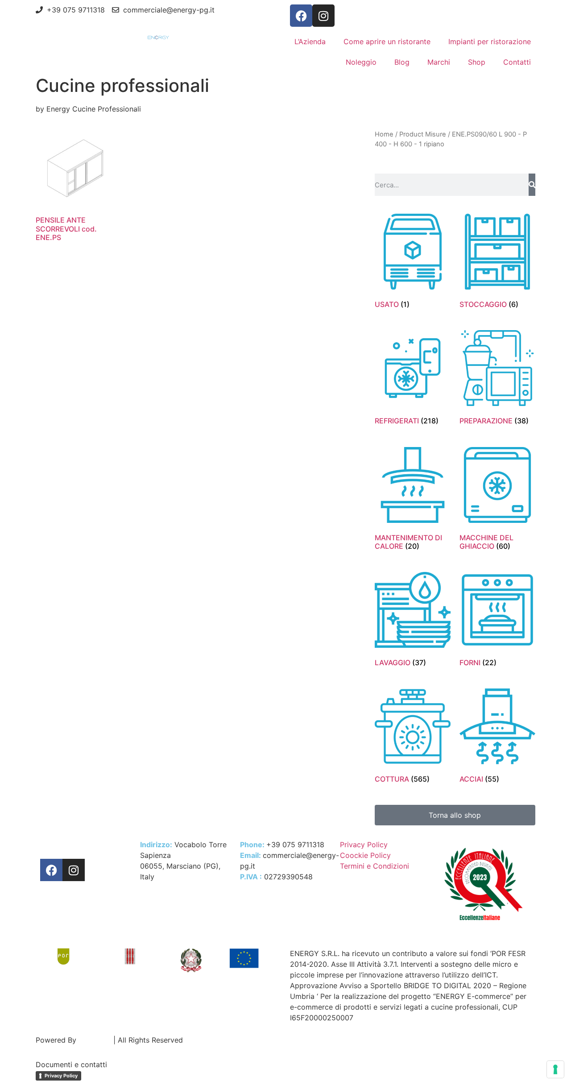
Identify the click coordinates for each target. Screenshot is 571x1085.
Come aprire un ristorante (386, 41)
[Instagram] (323, 15)
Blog (402, 62)
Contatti (517, 62)
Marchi (438, 62)
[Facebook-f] (301, 15)
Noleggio (361, 62)
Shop (476, 62)
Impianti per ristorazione (489, 41)
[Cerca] (532, 185)
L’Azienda (310, 41)
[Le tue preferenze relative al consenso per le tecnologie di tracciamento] (555, 1069)
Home (384, 134)
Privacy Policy (61, 1076)
